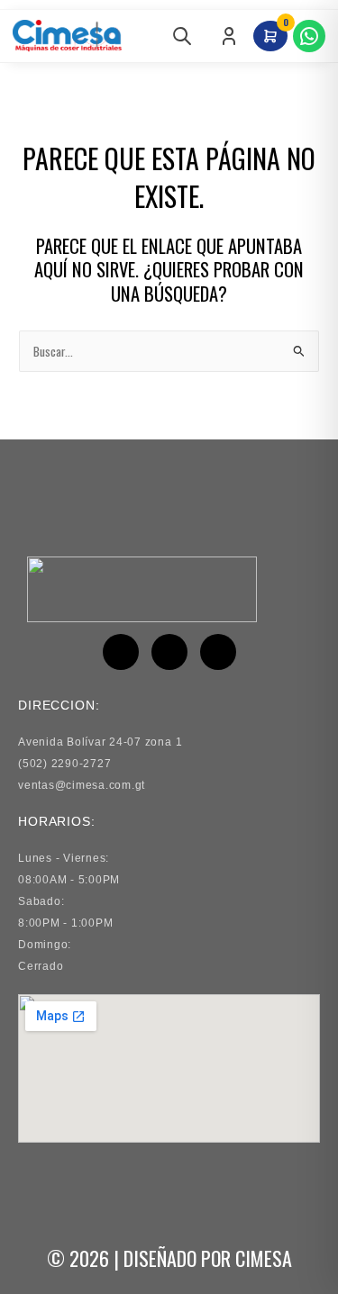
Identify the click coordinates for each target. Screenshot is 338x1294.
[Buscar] (182, 36)
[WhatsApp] (309, 36)
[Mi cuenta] (229, 36)
